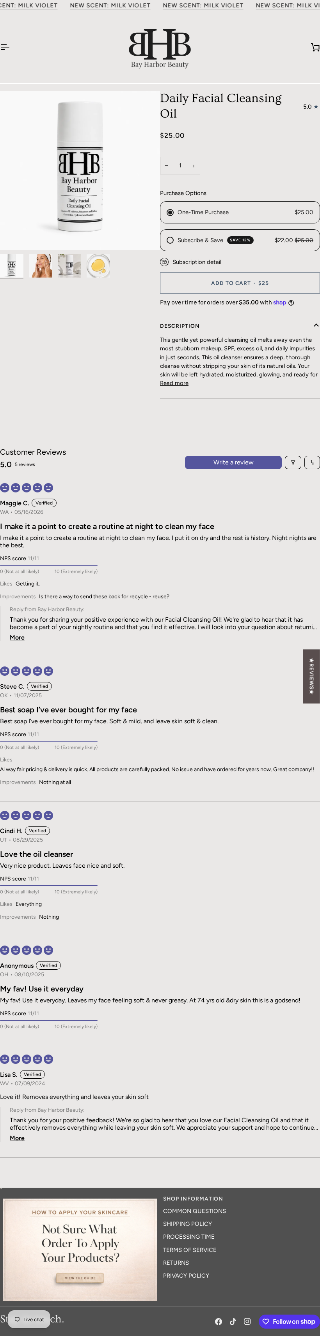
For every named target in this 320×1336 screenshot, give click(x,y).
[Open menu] (11, 47)
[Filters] (293, 462)
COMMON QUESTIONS (194, 1211)
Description (180, 326)
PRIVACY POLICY (186, 1275)
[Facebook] (218, 1321)
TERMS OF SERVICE (190, 1249)
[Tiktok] (233, 1321)
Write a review (233, 462)
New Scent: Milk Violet (110, 5)
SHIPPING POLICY (187, 1223)
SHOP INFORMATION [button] (193, 1198)
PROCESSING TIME (189, 1236)
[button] (80, 1197)
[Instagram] (247, 1321)
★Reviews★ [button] (312, 676)
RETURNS (176, 1262)
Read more (174, 383)
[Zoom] (80, 170)
